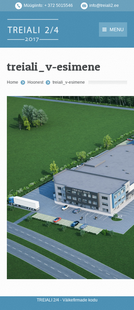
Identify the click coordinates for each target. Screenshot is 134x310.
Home (12, 82)
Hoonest (35, 82)
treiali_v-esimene (69, 82)
